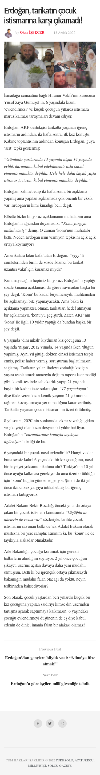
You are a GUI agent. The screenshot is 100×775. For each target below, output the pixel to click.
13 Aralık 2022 (64, 32)
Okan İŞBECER (32, 32)
